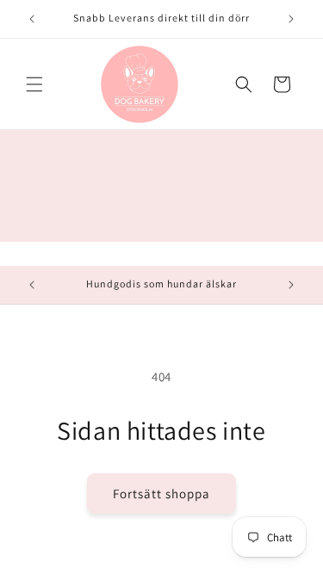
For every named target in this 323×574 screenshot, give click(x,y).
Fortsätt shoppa (161, 493)
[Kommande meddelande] (291, 19)
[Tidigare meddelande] (32, 19)
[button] (34, 84)
